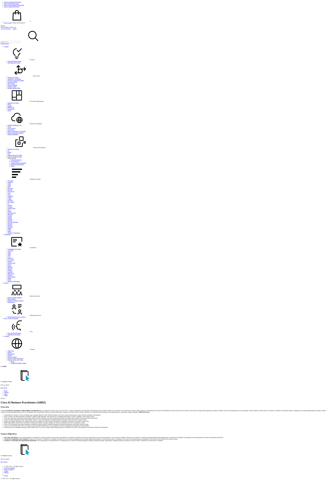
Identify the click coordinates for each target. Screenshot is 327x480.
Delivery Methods (12, 85)
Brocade (9, 190)
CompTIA (10, 196)
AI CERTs (10, 180)
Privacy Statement (9, 469)
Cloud (9, 126)
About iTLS (10, 351)
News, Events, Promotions (11, 318)
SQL (8, 153)
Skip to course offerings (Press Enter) (14, 5)
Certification (7, 234)
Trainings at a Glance (13, 103)
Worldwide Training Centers (18, 363)
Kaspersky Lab (11, 213)
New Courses (11, 83)
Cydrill (9, 199)
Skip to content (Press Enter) (11, 6)
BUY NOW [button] (4, 388)
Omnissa (9, 220)
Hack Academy (11, 299)
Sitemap (6, 472)
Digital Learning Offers (13, 88)
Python (9, 152)
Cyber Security (11, 128)
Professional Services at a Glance (16, 317)
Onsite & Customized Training (15, 80)
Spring (12, 166)
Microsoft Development (17, 164)
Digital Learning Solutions (14, 297)
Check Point (10, 191)
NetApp (9, 216)
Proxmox (9, 223)
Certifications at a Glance (14, 249)
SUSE (9, 230)
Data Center (10, 130)
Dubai (12, 361)
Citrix (9, 194)
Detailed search (5, 43)
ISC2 (8, 210)
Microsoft (10, 214)
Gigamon (10, 207)
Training (6, 46)
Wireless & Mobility (12, 134)
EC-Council (10, 202)
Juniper (9, 211)
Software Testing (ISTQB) (14, 157)
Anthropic (10, 182)
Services (6, 283)
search (2, 42)
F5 (8, 203)
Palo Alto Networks (12, 222)
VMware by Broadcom (13, 233)
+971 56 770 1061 (6, 29)
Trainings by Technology (14, 79)
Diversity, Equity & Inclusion (15, 358)
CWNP (9, 197)
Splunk (9, 228)
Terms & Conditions (9, 468)
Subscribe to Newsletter (13, 334)
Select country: (8, 23)
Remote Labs (11, 302)
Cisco (9, 193)
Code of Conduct (12, 357)
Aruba (9, 185)
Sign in (6, 475)
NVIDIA (9, 219)
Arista (9, 183)
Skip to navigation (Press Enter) (12, 2)
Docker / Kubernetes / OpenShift (16, 131)
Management (10, 354)
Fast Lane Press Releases (14, 333)
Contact (14, 29)
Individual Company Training (15, 300)
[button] (18, 23)
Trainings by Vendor (12, 77)
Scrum (9, 110)
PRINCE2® (10, 107)
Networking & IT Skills (13, 62)
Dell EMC (10, 200)
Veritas (9, 231)
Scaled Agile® (11, 277)
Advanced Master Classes (14, 61)
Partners (9, 355)
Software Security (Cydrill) (14, 155)
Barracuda (10, 188)
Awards (9, 352)
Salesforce (10, 226)
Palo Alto (10, 272)
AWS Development (16, 160)
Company (6, 336)
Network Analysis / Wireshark (15, 133)
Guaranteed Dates (12, 82)
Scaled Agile (10, 109)
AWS (8, 187)
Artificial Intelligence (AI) (14, 125)
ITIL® (9, 104)
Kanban (9, 106)
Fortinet (9, 205)
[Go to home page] (3, 25)
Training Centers (11, 86)
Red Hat (9, 225)
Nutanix (9, 217)
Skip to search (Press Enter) (11, 3)
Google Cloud (11, 208)
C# (8, 150)
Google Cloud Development (18, 163)
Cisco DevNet (15, 161)
